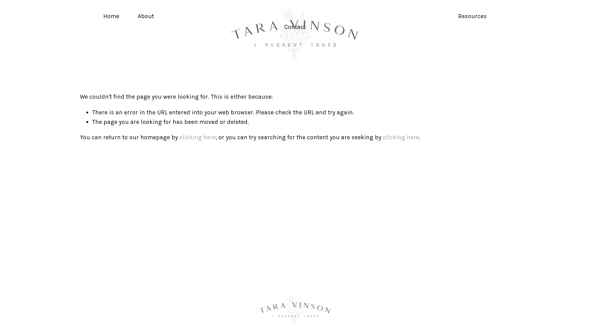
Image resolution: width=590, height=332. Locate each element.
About (146, 16)
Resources (472, 16)
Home (111, 16)
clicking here (197, 137)
